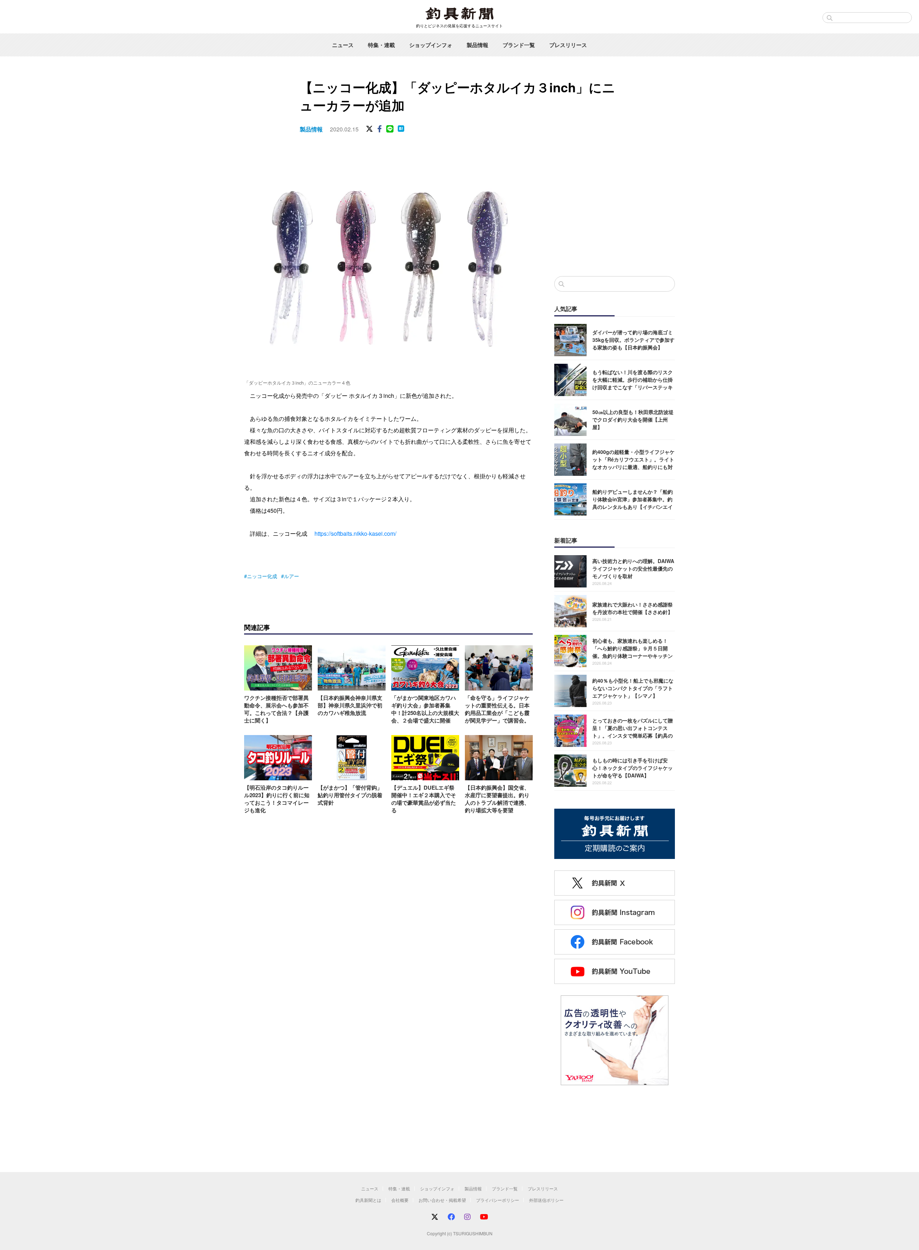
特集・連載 (381, 45)
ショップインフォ (430, 45)
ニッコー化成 (262, 576)
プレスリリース (568, 45)
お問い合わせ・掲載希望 (442, 1200)
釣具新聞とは (368, 1200)
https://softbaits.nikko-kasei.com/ (355, 533)
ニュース (343, 45)
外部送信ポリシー (546, 1200)
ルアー (291, 576)
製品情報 (477, 45)
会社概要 (400, 1200)
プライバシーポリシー (497, 1200)
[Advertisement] (614, 211)
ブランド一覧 (519, 45)
